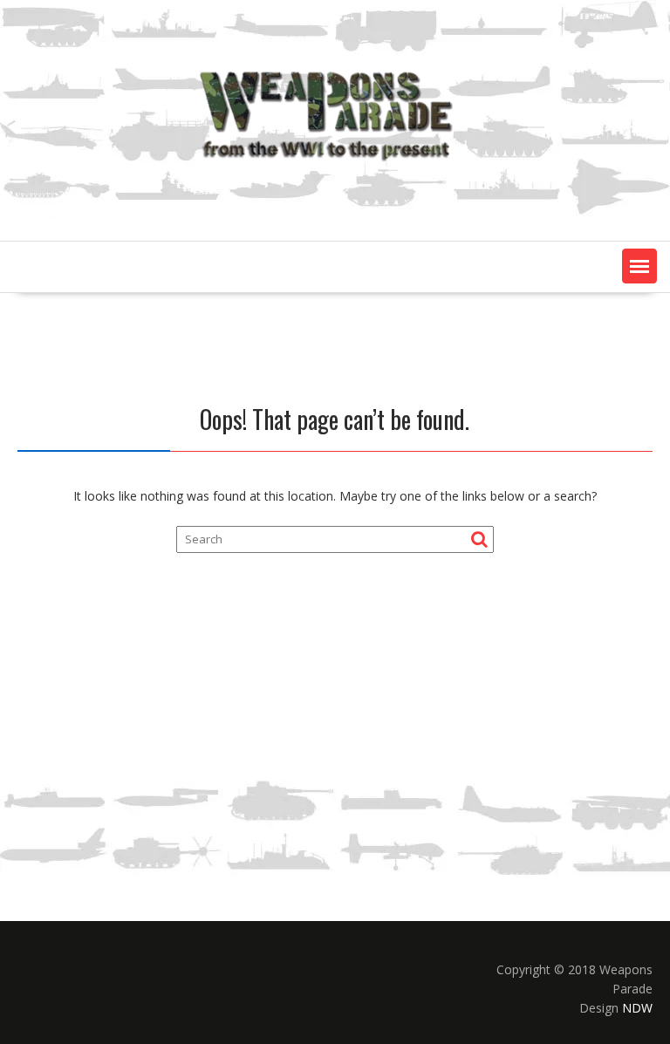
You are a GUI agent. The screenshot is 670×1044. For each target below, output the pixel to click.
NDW (637, 1008)
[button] (639, 266)
